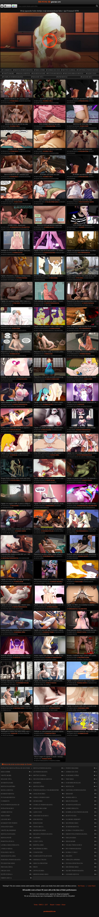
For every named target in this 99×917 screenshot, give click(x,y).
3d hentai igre (39, 73)
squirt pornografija (42, 103)
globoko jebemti (73, 819)
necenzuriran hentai (74, 73)
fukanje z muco (7, 852)
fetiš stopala (16, 480)
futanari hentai (55, 73)
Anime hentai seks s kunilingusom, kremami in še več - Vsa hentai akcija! (17, 621)
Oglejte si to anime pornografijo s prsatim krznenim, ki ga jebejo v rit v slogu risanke (50, 418)
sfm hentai (62, 77)
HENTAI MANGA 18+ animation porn (16, 99)
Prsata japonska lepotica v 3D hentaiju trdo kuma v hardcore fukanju (83, 621)
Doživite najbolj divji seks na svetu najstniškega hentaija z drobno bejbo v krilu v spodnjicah (83, 545)
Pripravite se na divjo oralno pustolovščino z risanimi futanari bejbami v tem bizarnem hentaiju (83, 292)
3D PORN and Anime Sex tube (49, 99)
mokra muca (90, 227)
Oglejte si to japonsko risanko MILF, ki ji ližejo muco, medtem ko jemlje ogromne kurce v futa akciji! (83, 241)
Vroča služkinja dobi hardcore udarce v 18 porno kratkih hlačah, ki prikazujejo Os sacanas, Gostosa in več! (50, 292)
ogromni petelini (7, 305)
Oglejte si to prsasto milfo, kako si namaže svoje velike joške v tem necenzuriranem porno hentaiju (83, 697)
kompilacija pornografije (88, 128)
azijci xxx (92, 73)
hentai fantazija (89, 303)
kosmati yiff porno (8, 280)
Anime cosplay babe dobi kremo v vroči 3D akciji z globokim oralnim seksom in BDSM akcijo (50, 646)
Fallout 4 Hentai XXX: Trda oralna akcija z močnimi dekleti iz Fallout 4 (83, 267)
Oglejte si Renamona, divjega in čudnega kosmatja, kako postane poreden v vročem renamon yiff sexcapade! (17, 267)
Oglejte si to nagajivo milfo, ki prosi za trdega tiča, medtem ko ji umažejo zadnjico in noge (17, 494)
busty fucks (6, 229)
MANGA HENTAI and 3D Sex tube (16, 124)
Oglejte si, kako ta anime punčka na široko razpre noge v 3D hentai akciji (50, 469)
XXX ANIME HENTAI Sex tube (49, 124)
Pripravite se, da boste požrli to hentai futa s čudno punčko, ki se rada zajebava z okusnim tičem (50, 570)
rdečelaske (6, 733)
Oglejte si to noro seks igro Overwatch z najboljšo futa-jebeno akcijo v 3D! (50, 621)
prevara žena (84, 101)
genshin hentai (19, 431)
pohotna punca (73, 204)
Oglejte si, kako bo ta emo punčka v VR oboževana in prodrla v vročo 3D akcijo (50, 241)
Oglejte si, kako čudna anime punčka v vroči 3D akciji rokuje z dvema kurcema (50, 596)
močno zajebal (69, 70)
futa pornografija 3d (85, 455)
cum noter (38, 556)
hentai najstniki (25, 101)
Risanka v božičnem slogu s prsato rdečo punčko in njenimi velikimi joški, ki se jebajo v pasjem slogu (83, 646)
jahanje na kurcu (74, 330)
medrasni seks (26, 303)
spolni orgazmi (16, 429)
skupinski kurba (84, 657)
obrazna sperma (73, 859)
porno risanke (7, 252)
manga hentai (24, 73)
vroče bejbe (8, 73)
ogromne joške (73, 328)
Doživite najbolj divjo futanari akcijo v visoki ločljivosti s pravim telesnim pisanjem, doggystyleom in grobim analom (17, 672)
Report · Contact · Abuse (57, 904)
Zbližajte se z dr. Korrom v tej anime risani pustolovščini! (17, 241)
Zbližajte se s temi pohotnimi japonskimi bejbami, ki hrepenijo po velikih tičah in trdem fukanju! (50, 722)
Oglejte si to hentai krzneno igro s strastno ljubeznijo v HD (17, 596)
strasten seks (40, 202)
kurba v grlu (48, 101)
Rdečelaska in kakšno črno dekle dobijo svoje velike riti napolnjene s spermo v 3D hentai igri (17, 722)
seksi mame (15, 505)
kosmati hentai (40, 381)
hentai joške (55, 455)
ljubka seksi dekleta (10, 845)
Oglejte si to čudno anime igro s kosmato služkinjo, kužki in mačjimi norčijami (50, 697)
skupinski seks (40, 229)
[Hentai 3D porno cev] (1, 6)
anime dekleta (89, 278)
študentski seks (8, 863)
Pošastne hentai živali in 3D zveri (15, 768)
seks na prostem (40, 863)
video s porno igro (53, 379)
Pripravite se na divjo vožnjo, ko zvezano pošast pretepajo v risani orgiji (50, 343)
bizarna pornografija (75, 305)
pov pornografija (41, 431)
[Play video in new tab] (49, 13)
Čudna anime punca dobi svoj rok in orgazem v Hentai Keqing (17, 418)
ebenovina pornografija (10, 558)
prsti (92, 101)
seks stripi (84, 126)
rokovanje (38, 823)
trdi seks (80, 278)
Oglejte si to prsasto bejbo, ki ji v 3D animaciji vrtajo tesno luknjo (83, 469)
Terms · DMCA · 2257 (41, 904)
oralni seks (39, 204)
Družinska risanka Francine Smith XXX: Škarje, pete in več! (83, 368)
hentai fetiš (39, 252)
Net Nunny (81, 886)
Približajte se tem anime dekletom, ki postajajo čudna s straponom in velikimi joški (50, 520)
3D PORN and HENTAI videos (82, 99)
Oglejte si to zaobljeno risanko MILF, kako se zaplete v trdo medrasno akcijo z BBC (17, 292)
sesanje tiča (38, 77)
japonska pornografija (88, 70)
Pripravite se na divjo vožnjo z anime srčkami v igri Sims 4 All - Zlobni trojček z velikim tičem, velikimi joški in (50, 545)
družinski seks (49, 556)
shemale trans (73, 202)
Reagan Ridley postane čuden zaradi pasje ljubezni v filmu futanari (17, 469)
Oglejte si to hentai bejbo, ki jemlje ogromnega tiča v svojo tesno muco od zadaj (17, 570)
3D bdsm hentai (73, 101)
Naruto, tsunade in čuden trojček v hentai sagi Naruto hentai (83, 520)
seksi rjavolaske (8, 856)
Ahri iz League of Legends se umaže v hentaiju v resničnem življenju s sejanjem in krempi (50, 747)
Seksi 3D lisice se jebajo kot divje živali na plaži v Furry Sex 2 (83, 317)
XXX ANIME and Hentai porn (82, 149)
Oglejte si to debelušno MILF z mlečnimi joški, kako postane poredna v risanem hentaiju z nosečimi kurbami (50, 672)
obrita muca (6, 878)
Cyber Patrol (91, 886)
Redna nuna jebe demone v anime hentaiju (84, 418)
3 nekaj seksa (72, 533)
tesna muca (14, 101)
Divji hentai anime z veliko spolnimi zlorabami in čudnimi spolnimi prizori (50, 267)
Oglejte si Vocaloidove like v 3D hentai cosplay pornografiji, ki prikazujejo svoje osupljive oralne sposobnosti (50, 393)
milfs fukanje (84, 204)
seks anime (40, 70)
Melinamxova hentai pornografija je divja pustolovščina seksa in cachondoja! (17, 317)
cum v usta (5, 227)
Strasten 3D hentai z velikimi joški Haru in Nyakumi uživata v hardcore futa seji (83, 494)
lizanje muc (87, 77)
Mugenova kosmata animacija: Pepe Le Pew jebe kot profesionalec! (83, 722)
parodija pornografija (75, 379)
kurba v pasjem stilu (85, 659)
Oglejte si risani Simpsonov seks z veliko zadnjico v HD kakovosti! (50, 317)
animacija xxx (54, 70)
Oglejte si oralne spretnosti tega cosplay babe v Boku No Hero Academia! (83, 672)
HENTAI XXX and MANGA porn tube (49, 149)
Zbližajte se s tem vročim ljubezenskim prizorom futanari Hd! (17, 368)
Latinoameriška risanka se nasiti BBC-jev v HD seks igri (17, 545)
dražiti (63, 202)
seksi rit (19, 280)
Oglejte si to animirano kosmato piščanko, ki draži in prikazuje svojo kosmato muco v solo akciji (50, 494)
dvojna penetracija (8, 103)
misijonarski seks (40, 874)
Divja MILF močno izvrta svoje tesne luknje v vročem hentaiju (50, 444)
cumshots (7, 70)
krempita (5, 482)
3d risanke (71, 103)
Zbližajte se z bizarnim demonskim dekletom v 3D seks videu (83, 343)
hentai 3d (14, 455)
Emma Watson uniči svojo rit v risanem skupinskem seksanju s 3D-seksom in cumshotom (17, 697)
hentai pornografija (24, 70)
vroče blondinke (73, 126)
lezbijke (38, 531)
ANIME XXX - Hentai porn (16, 149)
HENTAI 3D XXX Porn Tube (82, 124)
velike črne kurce (53, 202)
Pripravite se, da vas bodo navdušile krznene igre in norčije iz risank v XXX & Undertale (50, 368)
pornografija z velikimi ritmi (20, 227)
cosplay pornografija (13, 77)
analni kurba (39, 303)
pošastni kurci (73, 128)
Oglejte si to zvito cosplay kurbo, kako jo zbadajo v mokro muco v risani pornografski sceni (83, 444)
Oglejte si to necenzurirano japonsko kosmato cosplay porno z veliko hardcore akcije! (83, 570)
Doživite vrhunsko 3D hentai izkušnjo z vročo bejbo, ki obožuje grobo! (17, 646)
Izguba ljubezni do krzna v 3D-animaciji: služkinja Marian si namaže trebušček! (17, 393)
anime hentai (39, 305)
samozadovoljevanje (42, 856)
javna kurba (55, 103)
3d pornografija (40, 254)
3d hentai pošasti (73, 805)
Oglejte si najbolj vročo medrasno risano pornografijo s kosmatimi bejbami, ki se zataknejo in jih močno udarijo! (17, 520)
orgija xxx (5, 101)
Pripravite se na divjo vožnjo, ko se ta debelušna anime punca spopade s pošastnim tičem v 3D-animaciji (17, 343)
